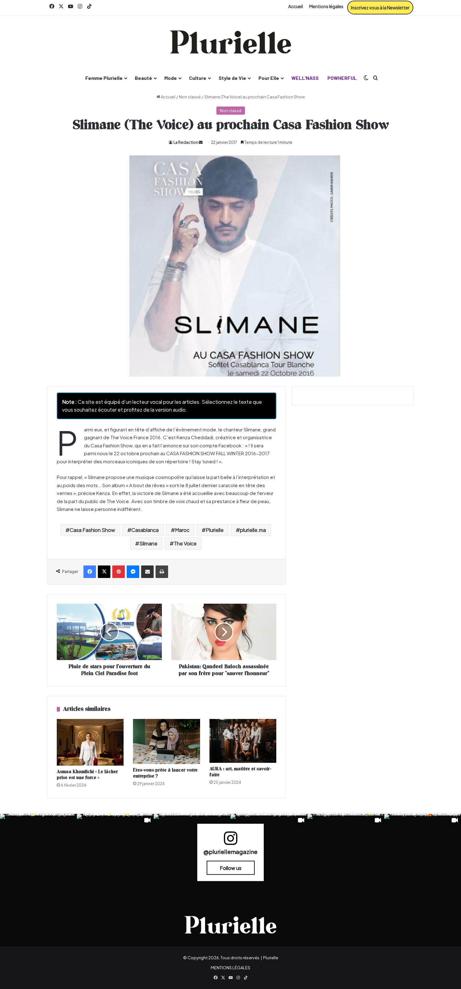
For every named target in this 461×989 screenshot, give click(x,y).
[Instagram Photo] (38, 852)
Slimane (148, 543)
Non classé (190, 96)
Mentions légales (326, 6)
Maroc (182, 530)
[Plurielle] (230, 42)
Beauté (143, 78)
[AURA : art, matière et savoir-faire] (242, 741)
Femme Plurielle (104, 78)
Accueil (295, 6)
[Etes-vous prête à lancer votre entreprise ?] (166, 741)
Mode (170, 78)
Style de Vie (232, 78)
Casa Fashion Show (92, 530)
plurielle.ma (253, 530)
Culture (197, 78)
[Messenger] (133, 571)
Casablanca (145, 530)
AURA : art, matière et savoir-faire (240, 772)
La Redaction (185, 142)
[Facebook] (89, 571)
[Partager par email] (147, 571)
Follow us (230, 867)
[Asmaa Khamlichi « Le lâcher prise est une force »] (90, 742)
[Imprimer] (162, 571)
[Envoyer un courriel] (201, 142)
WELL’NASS (305, 78)
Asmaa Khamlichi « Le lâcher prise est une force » (87, 774)
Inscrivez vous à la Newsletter (380, 7)
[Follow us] (230, 841)
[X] (104, 571)
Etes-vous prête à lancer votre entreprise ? (165, 773)
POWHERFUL (342, 78)
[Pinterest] (118, 571)
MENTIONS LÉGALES (230, 967)
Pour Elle (268, 78)
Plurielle (215, 530)
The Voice (185, 543)
